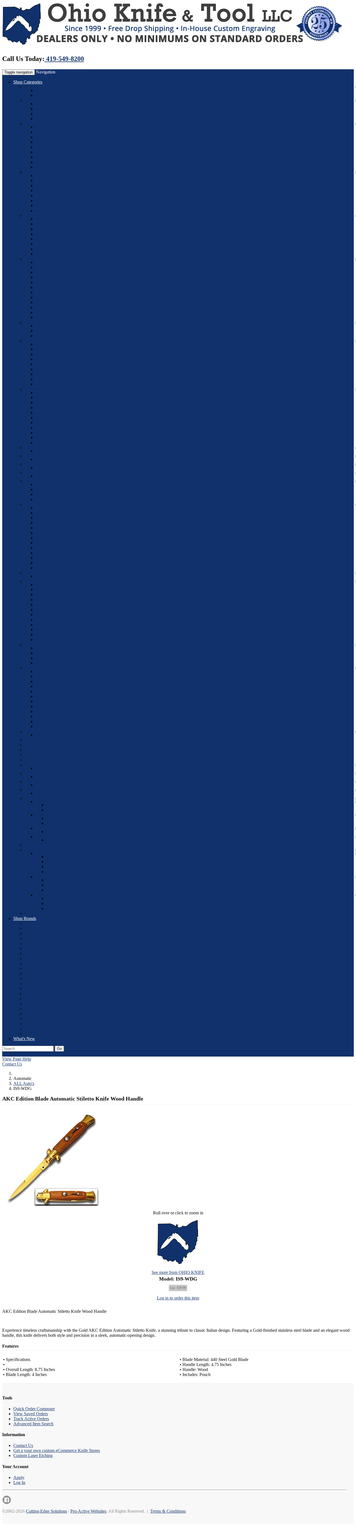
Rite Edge (33, 504)
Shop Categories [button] (27, 82)
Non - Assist (57, 861)
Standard (43, 776)
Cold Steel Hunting (52, 317)
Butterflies (33, 773)
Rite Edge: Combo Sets (55, 557)
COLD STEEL (38, 933)
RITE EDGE (36, 998)
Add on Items (58, 823)
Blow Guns (34, 749)
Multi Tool (55, 871)
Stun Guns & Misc (51, 734)
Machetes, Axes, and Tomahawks (53, 744)
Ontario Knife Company (45, 481)
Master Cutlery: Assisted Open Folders (69, 451)
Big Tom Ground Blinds (67, 810)
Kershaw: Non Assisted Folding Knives (70, 402)
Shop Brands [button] (24, 918)
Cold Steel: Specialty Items (59, 297)
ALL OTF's (45, 175)
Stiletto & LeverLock (43, 764)
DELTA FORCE (39, 943)
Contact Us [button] (72, 1054)
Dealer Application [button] (100, 1054)
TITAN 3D (34, 1033)
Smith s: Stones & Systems (58, 681)
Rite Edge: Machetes (53, 547)
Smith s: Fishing (49, 696)
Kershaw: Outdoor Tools (57, 437)
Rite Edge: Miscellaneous (57, 522)
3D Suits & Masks (62, 831)
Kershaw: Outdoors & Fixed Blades (66, 407)
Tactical (53, 885)
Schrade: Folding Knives (57, 589)
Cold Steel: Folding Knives (59, 267)
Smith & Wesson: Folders (57, 648)
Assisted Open (59, 856)
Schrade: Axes (48, 619)
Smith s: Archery (50, 701)
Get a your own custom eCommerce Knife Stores (56, 1450)
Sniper (30, 845)
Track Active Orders (31, 1418)
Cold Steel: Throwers (54, 282)
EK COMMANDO (41, 948)
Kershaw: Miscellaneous (56, 442)
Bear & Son (34, 215)
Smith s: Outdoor (50, 686)
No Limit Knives (39, 464)
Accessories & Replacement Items (65, 815)
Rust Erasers (46, 576)
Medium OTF (47, 210)
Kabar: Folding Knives (55, 359)
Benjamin (43, 108)
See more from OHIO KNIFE (178, 1272)
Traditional (55, 880)
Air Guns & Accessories (45, 100)
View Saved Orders (30, 1413)
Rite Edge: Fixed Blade (55, 527)
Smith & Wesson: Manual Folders (65, 653)
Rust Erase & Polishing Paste (50, 572)
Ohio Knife (45, 152)
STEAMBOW (37, 1028)
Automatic (33, 123)
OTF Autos (34, 172)
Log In (19, 1482)
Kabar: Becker (48, 344)
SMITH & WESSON (43, 1008)
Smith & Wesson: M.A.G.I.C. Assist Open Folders (79, 658)
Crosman (43, 113)
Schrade (31, 581)
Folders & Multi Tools (54, 853)
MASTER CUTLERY (44, 973)
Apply (18, 1477)
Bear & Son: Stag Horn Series (61, 239)
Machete (53, 898)
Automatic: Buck (50, 132)
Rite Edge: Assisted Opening (60, 507)
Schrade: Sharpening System (60, 624)
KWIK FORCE (38, 968)
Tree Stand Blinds (62, 805)
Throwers (54, 890)
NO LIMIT (34, 983)
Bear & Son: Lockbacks (56, 234)
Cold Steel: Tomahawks (56, 287)
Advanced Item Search (33, 1423)
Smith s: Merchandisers (55, 716)
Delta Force (45, 195)
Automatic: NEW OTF (55, 157)
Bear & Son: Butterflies (55, 229)
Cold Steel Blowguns (43, 322)
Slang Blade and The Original (72, 840)
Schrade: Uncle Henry (55, 609)
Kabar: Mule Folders (53, 369)
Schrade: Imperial (50, 594)
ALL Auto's (45, 127)
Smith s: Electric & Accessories (62, 671)
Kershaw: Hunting (51, 427)
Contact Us (12, 1064)
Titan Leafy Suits (50, 784)
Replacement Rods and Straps (72, 818)
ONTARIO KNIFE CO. (46, 993)
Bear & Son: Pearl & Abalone (61, 244)
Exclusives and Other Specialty (62, 476)
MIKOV (32, 978)
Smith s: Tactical (49, 706)
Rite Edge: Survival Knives (59, 567)
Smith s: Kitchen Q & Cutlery (61, 721)
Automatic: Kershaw (53, 147)
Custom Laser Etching (33, 1455)
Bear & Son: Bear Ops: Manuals (63, 254)
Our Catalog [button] (13, 1054)
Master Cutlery (37, 447)
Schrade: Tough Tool (53, 639)
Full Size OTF (48, 200)
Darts (40, 325)
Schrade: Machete (51, 629)
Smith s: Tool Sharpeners (57, 711)
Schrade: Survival (50, 614)
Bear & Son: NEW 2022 (57, 218)
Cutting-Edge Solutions (46, 1511)
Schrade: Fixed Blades (55, 584)
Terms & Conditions (168, 1511)
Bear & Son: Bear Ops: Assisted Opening (71, 249)
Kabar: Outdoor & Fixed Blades (63, 374)
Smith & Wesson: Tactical (58, 663)
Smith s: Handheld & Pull (57, 676)
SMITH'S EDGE (39, 1013)
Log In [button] (124, 1054)
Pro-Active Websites (88, 1511)
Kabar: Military (48, 364)
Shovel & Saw (59, 908)
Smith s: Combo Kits (53, 691)
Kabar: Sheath (47, 379)
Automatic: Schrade (52, 137)
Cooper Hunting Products (47, 798)
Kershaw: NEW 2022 (54, 392)
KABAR (32, 958)
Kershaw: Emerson (52, 412)
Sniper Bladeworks (41, 789)
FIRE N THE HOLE (43, 953)
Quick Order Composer (34, 1408)
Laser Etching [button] (49, 1054)
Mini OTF (44, 205)
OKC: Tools (46, 499)
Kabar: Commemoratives (57, 349)
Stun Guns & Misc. (41, 731)
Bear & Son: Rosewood (56, 223)
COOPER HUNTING (44, 938)
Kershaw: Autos (49, 397)
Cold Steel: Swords (52, 277)
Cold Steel (33, 259)
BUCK (30, 928)
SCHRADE (35, 1003)
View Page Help (16, 1059)
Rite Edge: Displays (52, 552)
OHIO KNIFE (37, 988)
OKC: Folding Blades (54, 489)
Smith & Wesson (50, 95)
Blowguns (44, 335)
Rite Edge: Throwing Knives (60, 542)
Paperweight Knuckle (54, 459)
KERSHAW (35, 963)
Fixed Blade (35, 739)
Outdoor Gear (47, 895)
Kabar (40, 90)
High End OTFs (49, 467)
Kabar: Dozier (47, 354)
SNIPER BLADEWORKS (48, 1018)
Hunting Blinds (48, 801)
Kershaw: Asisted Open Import (62, 422)
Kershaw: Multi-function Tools (62, 432)
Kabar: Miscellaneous (54, 384)
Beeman (42, 103)
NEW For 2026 (38, 87)
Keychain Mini (48, 185)
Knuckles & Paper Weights (48, 456)
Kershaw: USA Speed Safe (59, 417)
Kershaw (32, 389)
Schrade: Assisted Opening (59, 604)
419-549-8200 (64, 58)
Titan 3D (32, 781)
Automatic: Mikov (51, 162)
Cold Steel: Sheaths (52, 302)
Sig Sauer (43, 118)
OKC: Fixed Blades (52, 484)
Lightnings (44, 180)
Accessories (45, 330)
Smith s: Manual (49, 726)
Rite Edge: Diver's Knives (58, 562)
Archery (31, 759)
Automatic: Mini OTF (54, 142)
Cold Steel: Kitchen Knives (59, 307)
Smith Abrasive (37, 668)
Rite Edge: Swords (51, 532)
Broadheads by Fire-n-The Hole (63, 836)
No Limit (43, 190)
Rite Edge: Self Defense (56, 537)
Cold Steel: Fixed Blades (57, 262)
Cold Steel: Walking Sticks (58, 312)
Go (59, 1049)
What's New (24, 1038)
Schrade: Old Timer (52, 599)
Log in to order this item (178, 1298)
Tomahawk (56, 903)
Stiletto (41, 167)
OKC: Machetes (49, 494)
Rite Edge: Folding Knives (58, 512)
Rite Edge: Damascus (54, 517)
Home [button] (30, 1054)
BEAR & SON (37, 923)
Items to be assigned (42, 754)
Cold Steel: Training (53, 292)
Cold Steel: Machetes (54, 272)
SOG (29, 850)
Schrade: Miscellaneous (56, 634)
